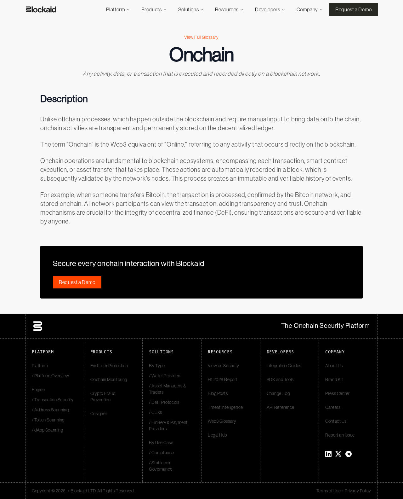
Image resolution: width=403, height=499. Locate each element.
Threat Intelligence (225, 407)
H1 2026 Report (222, 379)
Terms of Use (328, 490)
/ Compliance (161, 452)
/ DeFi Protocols (164, 402)
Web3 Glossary (222, 421)
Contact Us (336, 421)
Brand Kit (334, 379)
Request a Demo (353, 9)
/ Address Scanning (50, 409)
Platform (115, 9)
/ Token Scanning (48, 419)
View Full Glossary (201, 37)
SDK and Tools (280, 379)
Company (307, 9)
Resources (227, 9)
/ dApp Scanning (47, 429)
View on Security (223, 365)
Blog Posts (218, 393)
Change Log (278, 393)
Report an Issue (340, 435)
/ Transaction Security (52, 399)
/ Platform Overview (50, 375)
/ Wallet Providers (165, 375)
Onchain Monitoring (108, 379)
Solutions (188, 9)
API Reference (280, 407)
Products (151, 9)
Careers (332, 407)
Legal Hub (217, 435)
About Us (334, 365)
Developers (267, 9)
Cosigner (98, 413)
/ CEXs (155, 412)
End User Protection (109, 365)
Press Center (337, 393)
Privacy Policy (358, 490)
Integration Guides (284, 365)
